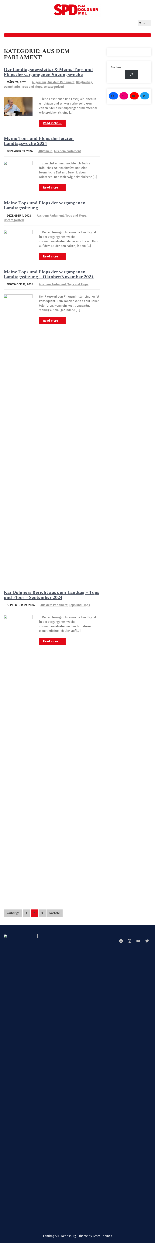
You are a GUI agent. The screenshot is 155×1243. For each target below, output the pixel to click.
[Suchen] (131, 74)
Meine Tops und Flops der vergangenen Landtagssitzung (45, 205)
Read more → (52, 123)
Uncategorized (54, 87)
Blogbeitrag (84, 82)
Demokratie (12, 87)
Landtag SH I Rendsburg (78, 21)
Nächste (54, 913)
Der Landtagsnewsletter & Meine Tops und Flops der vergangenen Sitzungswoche (48, 72)
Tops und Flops (31, 87)
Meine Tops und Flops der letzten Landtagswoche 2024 (39, 141)
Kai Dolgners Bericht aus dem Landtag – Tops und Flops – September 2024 (51, 595)
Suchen (116, 67)
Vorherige (13, 913)
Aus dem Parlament (60, 82)
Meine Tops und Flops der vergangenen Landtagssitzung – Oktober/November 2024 (49, 274)
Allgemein (39, 82)
